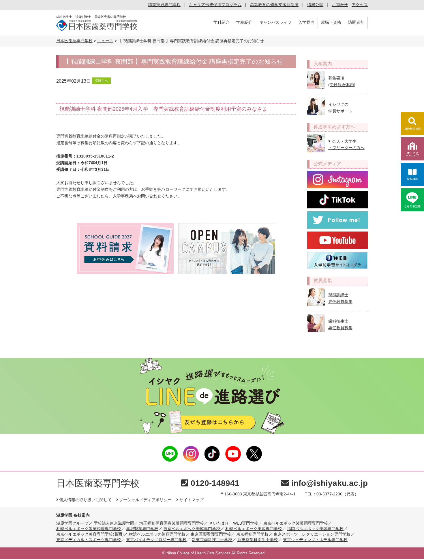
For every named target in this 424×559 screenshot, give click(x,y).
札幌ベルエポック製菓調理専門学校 (88, 528)
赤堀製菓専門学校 (142, 528)
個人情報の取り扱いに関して (85, 499)
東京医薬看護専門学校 (211, 534)
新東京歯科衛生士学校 (257, 539)
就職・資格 (331, 22)
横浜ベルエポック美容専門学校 (157, 534)
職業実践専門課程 (164, 4)
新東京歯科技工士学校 (212, 539)
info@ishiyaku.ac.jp (329, 483)
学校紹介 (244, 22)
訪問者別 (356, 22)
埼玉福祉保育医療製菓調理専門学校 (171, 523)
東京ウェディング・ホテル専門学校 (315, 539)
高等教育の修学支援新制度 (274, 4)
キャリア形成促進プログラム (215, 4)
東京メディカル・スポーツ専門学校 (88, 539)
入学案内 (306, 22)
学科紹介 (221, 22)
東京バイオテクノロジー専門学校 (156, 539)
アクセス (360, 4)
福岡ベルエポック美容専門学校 (315, 528)
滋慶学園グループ (72, 523)
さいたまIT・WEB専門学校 (233, 523)
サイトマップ (191, 499)
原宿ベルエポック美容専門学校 (192, 528)
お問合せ (340, 4)
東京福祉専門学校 (252, 534)
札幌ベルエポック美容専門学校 (253, 528)
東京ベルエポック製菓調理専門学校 (295, 523)
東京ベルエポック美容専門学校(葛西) (90, 534)
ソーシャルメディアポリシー (145, 499)
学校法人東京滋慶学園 (114, 523)
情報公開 (315, 4)
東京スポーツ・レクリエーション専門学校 (312, 534)
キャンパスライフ (275, 22)
